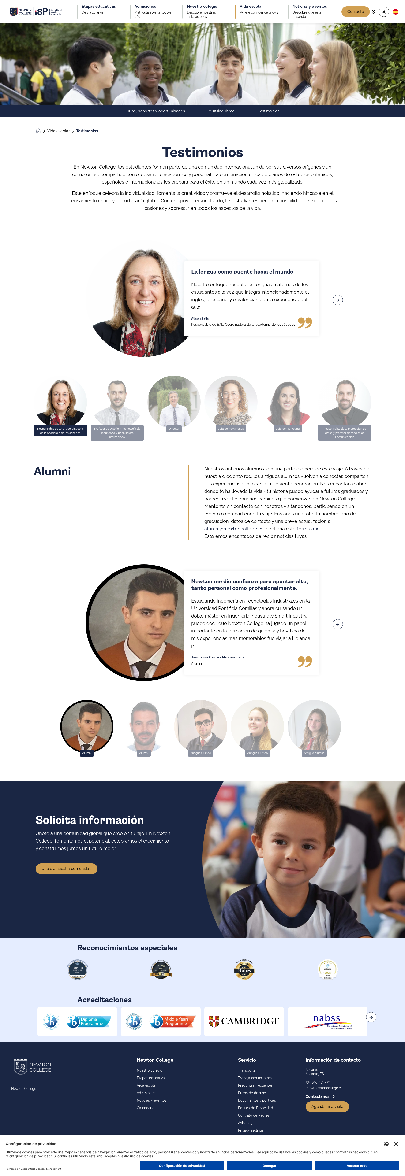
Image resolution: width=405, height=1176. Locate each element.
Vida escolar (58, 131)
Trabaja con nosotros (255, 1078)
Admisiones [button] (145, 6)
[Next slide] (338, 300)
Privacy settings (251, 1130)
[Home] (36, 12)
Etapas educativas (151, 1078)
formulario (308, 529)
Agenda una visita (327, 1106)
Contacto (355, 11)
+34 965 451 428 (318, 1082)
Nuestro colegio (149, 1070)
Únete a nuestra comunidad (66, 868)
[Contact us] (373, 11)
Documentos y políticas (257, 1100)
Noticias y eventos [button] (309, 6)
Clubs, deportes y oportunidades (155, 111)
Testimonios (269, 111)
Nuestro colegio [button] (202, 6)
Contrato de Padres (254, 1115)
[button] (384, 12)
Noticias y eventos (151, 1100)
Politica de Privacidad (255, 1108)
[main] (202, 599)
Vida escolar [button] (251, 6)
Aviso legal (247, 1123)
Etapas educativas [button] (99, 6)
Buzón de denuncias (254, 1093)
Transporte (246, 1070)
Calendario (145, 1108)
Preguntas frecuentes (255, 1085)
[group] (77, 1021)
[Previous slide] (67, 300)
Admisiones (146, 1093)
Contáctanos (318, 1096)
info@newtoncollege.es (324, 1088)
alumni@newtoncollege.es (233, 529)
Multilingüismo (221, 111)
